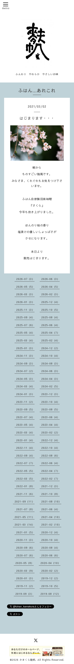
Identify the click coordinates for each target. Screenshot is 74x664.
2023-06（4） (50, 417)
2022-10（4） (50, 447)
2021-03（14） (25, 524)
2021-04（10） (51, 517)
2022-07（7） (25, 463)
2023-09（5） (25, 409)
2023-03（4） (25, 432)
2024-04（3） (50, 378)
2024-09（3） (25, 363)
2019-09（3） (24, 593)
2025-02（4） (50, 340)
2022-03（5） (25, 478)
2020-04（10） (50, 563)
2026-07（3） (25, 279)
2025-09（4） (25, 317)
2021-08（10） (51, 501)
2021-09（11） (25, 501)
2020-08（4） (50, 547)
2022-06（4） (50, 463)
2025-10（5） (50, 309)
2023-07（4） (25, 417)
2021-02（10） (51, 524)
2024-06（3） (50, 371)
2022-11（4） (25, 447)
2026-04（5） (50, 286)
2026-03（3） (25, 294)
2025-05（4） (25, 332)
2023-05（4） (25, 424)
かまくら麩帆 (28, 659)
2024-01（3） (25, 394)
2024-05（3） (25, 378)
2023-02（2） (50, 432)
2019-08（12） (50, 593)
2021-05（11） (25, 517)
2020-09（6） (25, 547)
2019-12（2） (50, 578)
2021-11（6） (25, 494)
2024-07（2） (25, 371)
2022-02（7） (50, 478)
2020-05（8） (24, 563)
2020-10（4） (50, 539)
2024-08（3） (50, 363)
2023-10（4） (50, 401)
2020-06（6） (50, 555)
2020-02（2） (50, 570)
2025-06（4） (50, 325)
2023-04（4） (50, 424)
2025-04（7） (50, 332)
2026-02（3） (50, 294)
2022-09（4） (25, 455)
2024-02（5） (50, 386)
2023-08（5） (50, 409)
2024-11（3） (25, 355)
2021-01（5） (25, 532)
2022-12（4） (50, 440)
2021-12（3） (50, 486)
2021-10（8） (50, 494)
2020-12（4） (50, 532)
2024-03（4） (25, 386)
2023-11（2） (25, 401)
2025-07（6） (25, 325)
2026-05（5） (25, 286)
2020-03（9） (25, 570)
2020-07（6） (25, 555)
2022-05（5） (25, 470)
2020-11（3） (25, 539)
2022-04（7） (50, 470)
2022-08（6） (50, 455)
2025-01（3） (25, 348)
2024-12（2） (50, 348)
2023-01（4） (25, 440)
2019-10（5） (50, 586)
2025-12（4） (50, 302)
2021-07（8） (25, 509)
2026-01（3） (25, 302)
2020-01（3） (25, 578)
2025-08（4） (50, 317)
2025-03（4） (25, 340)
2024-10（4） (50, 355)
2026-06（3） (50, 279)
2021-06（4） (50, 509)
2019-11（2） (25, 586)
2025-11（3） (25, 309)
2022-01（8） (25, 486)
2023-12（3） (50, 394)
